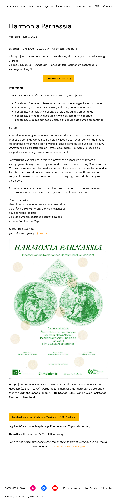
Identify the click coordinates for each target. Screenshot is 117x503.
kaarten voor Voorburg (58, 78)
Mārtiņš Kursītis (102, 488)
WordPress (36, 496)
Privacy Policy (71, 488)
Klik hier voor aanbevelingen (68, 446)
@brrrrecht (43, 233)
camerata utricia (15, 6)
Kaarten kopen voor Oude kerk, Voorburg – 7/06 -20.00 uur (44, 416)
